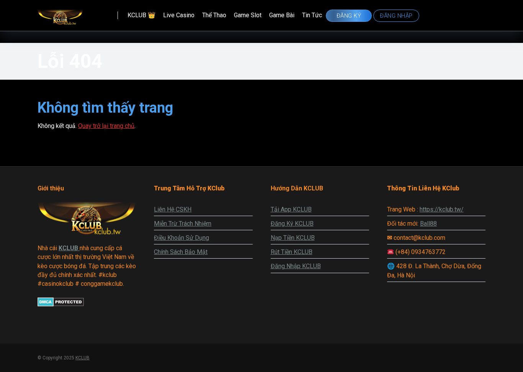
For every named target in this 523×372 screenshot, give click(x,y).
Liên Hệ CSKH (172, 209)
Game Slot (248, 15)
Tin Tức (312, 15)
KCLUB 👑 (141, 15)
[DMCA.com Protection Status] (61, 304)
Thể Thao (214, 15)
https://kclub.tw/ (442, 209)
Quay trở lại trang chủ (106, 125)
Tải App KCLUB (291, 209)
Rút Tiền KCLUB (291, 252)
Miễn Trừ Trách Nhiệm (182, 223)
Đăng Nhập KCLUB (296, 266)
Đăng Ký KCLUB (292, 223)
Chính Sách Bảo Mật (181, 252)
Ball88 (428, 223)
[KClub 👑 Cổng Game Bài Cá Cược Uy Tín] (60, 13)
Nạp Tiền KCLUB (293, 237)
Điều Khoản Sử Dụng (181, 237)
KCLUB (82, 358)
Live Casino (178, 15)
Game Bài (281, 15)
